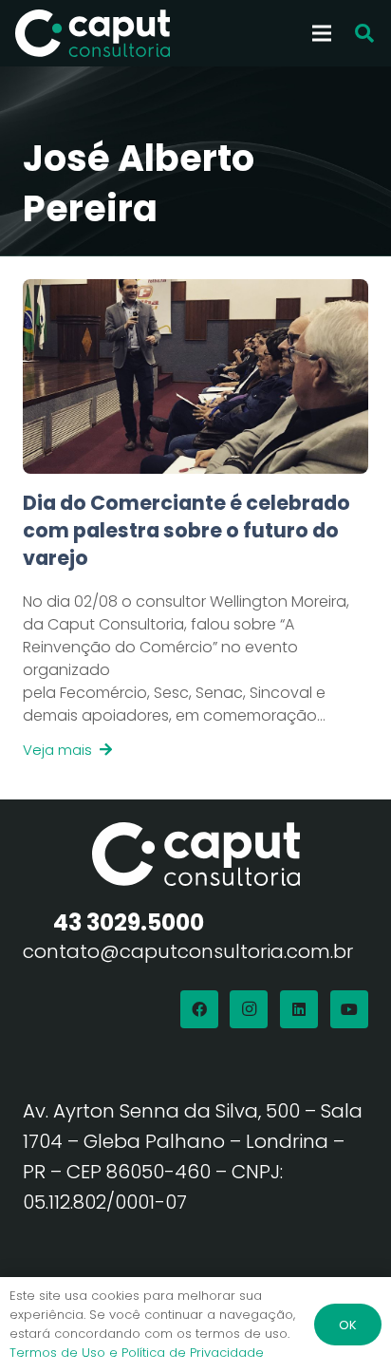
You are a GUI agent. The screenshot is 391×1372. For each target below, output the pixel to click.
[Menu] (322, 33)
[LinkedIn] (299, 1009)
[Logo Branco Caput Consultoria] (92, 33)
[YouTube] (349, 1009)
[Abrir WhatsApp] (343, 1324)
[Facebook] (199, 1009)
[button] (364, 33)
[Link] (195, 625)
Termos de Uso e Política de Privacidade (136, 1353)
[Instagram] (249, 1009)
